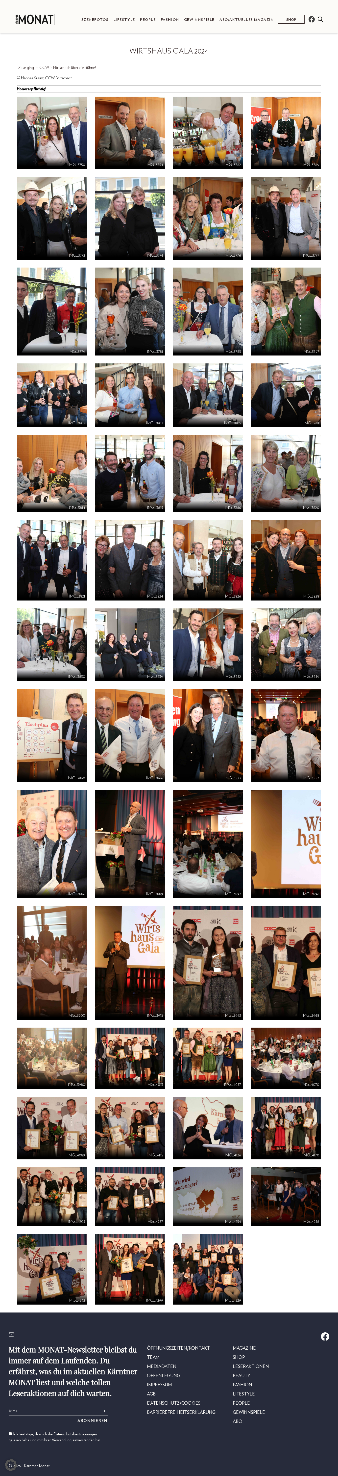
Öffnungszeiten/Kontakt (178, 1348)
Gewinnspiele (199, 20)
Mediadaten (161, 1367)
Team (153, 1357)
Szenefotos (95, 20)
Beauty (241, 1376)
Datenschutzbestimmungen (75, 1434)
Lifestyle (124, 20)
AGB (151, 1394)
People (148, 20)
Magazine (244, 1348)
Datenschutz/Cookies (173, 1403)
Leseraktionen (251, 1367)
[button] (11, 1465)
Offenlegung (163, 1376)
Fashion (170, 20)
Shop (291, 20)
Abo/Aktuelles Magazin (246, 20)
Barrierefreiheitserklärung (181, 1412)
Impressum (159, 1385)
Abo (237, 1422)
